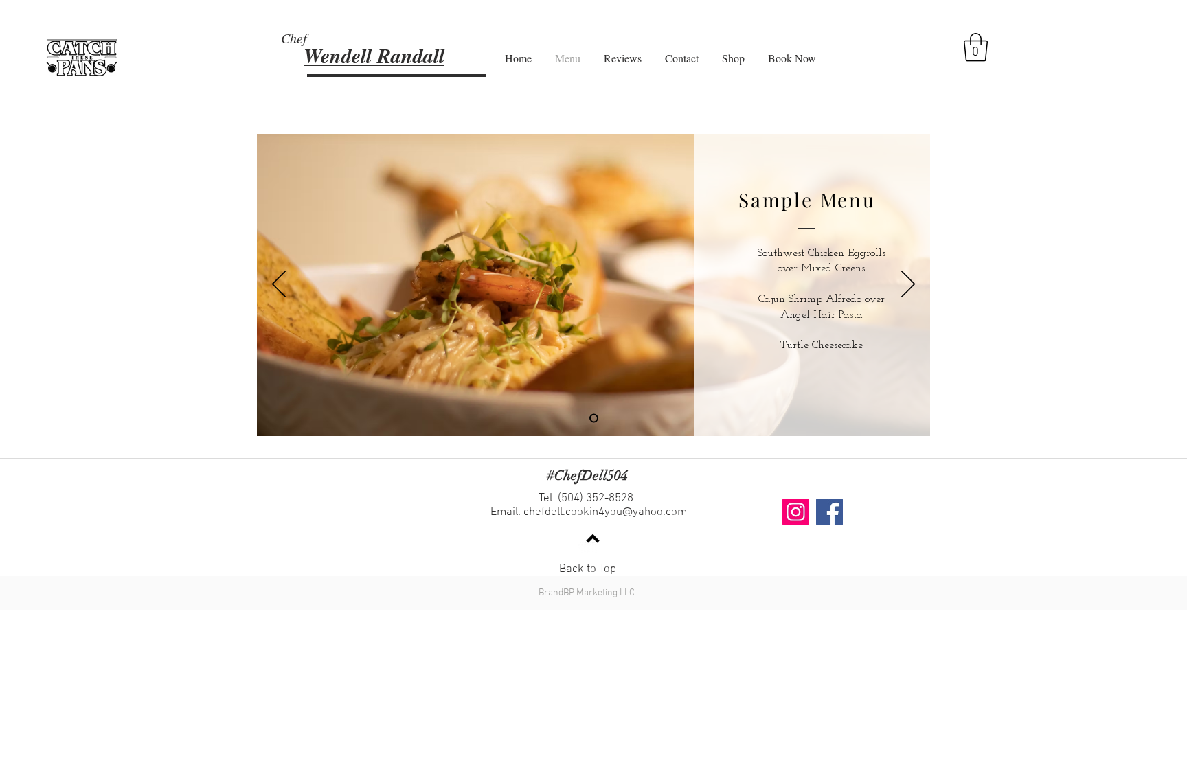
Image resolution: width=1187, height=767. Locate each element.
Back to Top (587, 569)
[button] (976, 47)
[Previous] (279, 285)
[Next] (908, 285)
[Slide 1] (593, 418)
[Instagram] (795, 512)
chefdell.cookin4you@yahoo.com (605, 512)
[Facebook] (829, 512)
